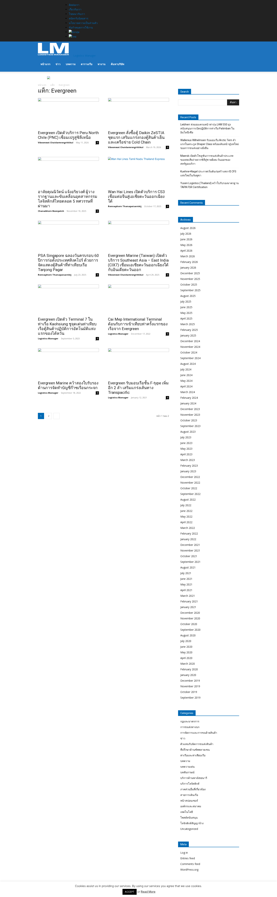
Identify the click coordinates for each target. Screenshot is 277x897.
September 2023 (190, 426)
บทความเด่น (187, 766)
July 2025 (185, 301)
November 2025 (190, 279)
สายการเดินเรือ (189, 795)
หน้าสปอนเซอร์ (189, 800)
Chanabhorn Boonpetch (51, 211)
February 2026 (189, 262)
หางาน (102, 64)
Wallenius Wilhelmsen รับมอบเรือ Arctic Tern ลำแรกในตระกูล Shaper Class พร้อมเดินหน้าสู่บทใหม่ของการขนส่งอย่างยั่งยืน (209, 144)
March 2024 (187, 392)
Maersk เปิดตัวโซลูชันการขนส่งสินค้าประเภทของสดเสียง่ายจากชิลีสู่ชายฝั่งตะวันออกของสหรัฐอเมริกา (206, 159)
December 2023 (190, 409)
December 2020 (190, 612)
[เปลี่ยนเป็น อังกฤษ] (83, 32)
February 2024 (189, 397)
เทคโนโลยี (186, 812)
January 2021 (188, 607)
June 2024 (186, 375)
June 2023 (186, 443)
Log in (184, 852)
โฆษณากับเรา (77, 14)
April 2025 (186, 318)
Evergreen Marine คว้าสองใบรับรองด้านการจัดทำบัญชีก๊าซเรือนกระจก (68, 385)
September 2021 (190, 562)
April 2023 (186, 454)
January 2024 (188, 403)
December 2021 (190, 545)
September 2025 (190, 290)
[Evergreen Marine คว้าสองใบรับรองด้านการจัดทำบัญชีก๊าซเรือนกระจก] (68, 363)
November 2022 (190, 482)
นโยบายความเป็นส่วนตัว (83, 23)
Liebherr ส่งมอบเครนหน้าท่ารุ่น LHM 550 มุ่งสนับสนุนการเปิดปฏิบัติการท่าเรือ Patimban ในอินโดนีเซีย (207, 128)
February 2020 (189, 669)
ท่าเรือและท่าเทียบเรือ (192, 755)
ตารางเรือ (86, 64)
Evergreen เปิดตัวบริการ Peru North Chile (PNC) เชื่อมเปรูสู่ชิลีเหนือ (68, 135)
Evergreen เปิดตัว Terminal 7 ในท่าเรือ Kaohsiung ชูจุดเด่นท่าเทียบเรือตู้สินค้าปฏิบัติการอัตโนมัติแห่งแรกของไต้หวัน (67, 326)
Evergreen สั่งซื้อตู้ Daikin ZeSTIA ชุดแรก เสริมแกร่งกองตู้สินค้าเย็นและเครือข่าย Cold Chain (136, 137)
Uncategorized (189, 829)
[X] (52, 2)
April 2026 (186, 250)
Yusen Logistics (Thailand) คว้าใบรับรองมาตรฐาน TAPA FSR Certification (209, 185)
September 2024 (190, 358)
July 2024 (185, 369)
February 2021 (189, 601)
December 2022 (190, 477)
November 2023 (190, 414)
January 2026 (188, 267)
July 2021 (185, 573)
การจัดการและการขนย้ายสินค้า (198, 732)
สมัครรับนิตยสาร (78, 18)
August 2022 (188, 499)
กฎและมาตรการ (189, 721)
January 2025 (188, 335)
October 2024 (188, 352)
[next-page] (56, 416)
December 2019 (190, 680)
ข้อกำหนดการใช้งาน (81, 27)
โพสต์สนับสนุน (189, 817)
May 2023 (186, 448)
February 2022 (189, 533)
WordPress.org (189, 869)
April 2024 (186, 386)
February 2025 (189, 330)
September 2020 (190, 629)
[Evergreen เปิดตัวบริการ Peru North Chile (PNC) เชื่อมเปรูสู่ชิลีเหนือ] (68, 113)
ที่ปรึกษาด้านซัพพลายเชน (195, 749)
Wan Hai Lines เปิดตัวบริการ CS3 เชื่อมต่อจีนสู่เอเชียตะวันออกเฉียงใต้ (136, 197)
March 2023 (187, 460)
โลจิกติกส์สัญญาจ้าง (192, 823)
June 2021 (186, 579)
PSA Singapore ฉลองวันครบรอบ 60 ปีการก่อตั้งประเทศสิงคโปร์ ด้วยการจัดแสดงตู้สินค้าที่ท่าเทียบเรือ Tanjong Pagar (68, 262)
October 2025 (188, 284)
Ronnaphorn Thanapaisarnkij (125, 206)
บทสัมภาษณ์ (187, 772)
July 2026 (185, 233)
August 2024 (188, 364)
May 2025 (186, 313)
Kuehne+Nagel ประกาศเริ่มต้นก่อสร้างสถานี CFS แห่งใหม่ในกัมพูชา (208, 173)
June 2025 (186, 307)
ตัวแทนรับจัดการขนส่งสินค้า (196, 744)
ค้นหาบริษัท (117, 64)
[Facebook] (43, 2)
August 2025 (188, 296)
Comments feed (190, 864)
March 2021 (187, 595)
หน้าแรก (45, 64)
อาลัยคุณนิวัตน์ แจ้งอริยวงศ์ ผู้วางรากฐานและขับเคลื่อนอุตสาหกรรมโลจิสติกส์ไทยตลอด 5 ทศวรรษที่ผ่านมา (67, 199)
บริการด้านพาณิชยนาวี (193, 778)
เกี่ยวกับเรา (75, 9)
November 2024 (190, 347)
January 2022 (188, 539)
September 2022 (190, 494)
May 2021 (186, 584)
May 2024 (186, 380)
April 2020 (186, 658)
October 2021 (188, 556)
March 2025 (187, 324)
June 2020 (186, 646)
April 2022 (186, 522)
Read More (148, 891)
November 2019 (190, 686)
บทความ (71, 64)
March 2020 (187, 663)
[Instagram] (46, 2)
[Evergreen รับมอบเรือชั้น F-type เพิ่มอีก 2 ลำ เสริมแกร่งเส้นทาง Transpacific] (138, 363)
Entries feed (187, 858)
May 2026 (186, 245)
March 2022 (187, 528)
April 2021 (186, 590)
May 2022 (186, 516)
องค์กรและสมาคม (190, 806)
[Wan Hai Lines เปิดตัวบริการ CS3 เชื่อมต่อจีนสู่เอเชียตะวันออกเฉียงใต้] (138, 172)
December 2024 (190, 341)
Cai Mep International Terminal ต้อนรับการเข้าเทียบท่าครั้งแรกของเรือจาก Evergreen (138, 324)
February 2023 (189, 465)
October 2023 (188, 420)
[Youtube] (55, 2)
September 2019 (190, 697)
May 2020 (186, 652)
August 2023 (188, 431)
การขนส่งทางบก (189, 727)
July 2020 (185, 641)
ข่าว (58, 64)
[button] (234, 49)
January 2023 (188, 471)
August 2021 (188, 567)
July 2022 (185, 505)
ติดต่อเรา (74, 5)
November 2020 (190, 618)
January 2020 (188, 675)
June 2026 (186, 239)
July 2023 (185, 437)
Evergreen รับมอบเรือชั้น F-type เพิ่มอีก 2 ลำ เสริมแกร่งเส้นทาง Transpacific (138, 388)
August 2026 (188, 228)
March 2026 (187, 256)
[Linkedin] (49, 2)
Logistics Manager (48, 338)
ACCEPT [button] (129, 891)
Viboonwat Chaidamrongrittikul (55, 142)
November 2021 (190, 550)
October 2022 (188, 488)
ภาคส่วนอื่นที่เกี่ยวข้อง (193, 789)
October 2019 (188, 692)
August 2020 (188, 635)
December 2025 (190, 273)
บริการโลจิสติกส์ (189, 783)
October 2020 (188, 624)
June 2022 (186, 511)
